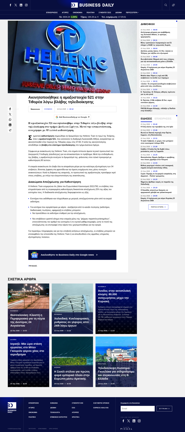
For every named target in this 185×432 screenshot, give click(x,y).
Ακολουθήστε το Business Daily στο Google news (67, 255)
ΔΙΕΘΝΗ (118, 13)
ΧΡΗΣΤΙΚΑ (75, 417)
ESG (73, 408)
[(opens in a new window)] (10, 5)
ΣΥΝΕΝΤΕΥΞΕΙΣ (105, 13)
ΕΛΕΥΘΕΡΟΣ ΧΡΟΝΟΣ (101, 403)
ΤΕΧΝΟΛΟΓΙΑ (55, 412)
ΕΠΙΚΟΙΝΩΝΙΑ (42, 428)
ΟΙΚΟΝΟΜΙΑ (77, 13)
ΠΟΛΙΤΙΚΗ (90, 13)
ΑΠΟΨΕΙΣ (75, 412)
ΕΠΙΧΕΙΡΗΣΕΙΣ (52, 13)
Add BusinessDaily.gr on (73, 117)
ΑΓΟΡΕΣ (65, 13)
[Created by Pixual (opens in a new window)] (146, 429)
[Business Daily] (92, 5)
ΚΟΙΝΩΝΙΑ (48, 109)
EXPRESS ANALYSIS (100, 408)
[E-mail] (10, 130)
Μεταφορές (33, 266)
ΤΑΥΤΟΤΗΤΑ (32, 428)
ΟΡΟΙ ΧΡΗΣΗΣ (53, 428)
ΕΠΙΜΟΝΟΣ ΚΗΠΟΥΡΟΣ (58, 417)
